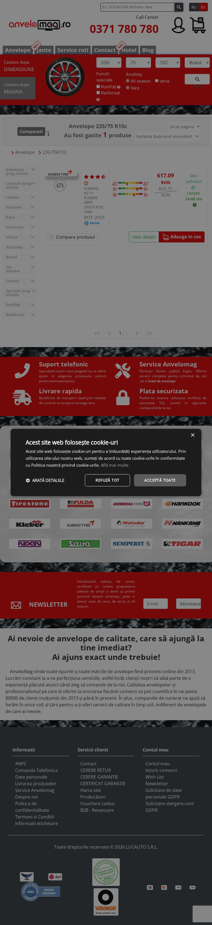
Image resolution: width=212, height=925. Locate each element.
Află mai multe (114, 465)
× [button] (192, 435)
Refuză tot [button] (107, 480)
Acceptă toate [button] (160, 480)
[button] (45, 480)
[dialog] (105, 462)
